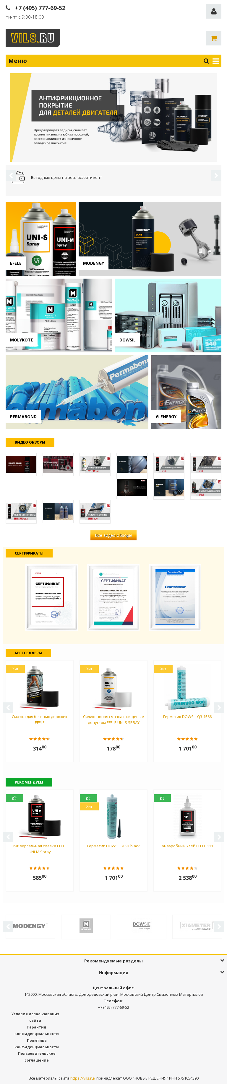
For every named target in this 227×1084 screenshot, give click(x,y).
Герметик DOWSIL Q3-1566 (187, 716)
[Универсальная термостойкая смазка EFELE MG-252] (21, 511)
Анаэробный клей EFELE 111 (187, 845)
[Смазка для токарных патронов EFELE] (206, 464)
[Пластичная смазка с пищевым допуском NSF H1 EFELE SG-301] (95, 464)
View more (41, 239)
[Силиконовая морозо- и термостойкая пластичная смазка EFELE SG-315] (58, 464)
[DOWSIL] (141, 925)
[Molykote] (86, 925)
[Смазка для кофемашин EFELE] (132, 487)
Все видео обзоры (113, 535)
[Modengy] (30, 925)
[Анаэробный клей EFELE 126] (95, 511)
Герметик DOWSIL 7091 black (113, 845)
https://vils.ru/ (82, 1078)
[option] (113, 117)
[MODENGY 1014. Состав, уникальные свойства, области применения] (132, 464)
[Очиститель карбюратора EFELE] (206, 487)
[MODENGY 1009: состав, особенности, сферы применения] (169, 487)
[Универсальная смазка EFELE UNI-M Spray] (21, 464)
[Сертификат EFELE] (51, 597)
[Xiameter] (197, 925)
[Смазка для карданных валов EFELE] (169, 464)
